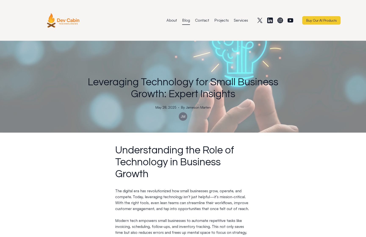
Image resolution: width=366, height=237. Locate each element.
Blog (186, 20)
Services (241, 20)
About (171, 20)
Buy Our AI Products (321, 20)
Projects (221, 20)
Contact (202, 20)
